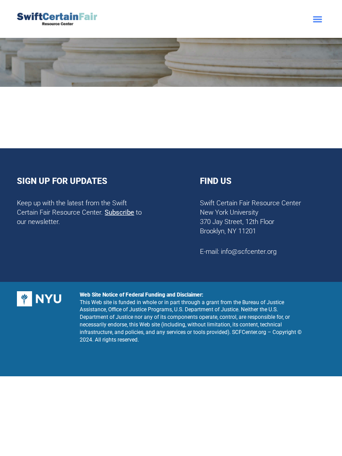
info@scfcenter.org (249, 252)
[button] (317, 19)
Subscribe (119, 212)
